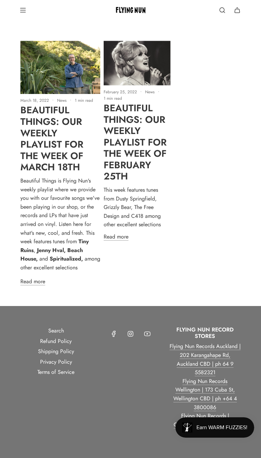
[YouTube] (147, 333)
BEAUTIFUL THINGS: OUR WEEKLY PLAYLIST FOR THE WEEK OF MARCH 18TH (51, 138)
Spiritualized (65, 259)
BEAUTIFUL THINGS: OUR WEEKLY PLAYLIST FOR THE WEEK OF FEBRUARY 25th (135, 142)
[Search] (222, 10)
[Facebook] (113, 333)
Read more (32, 281)
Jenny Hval (50, 250)
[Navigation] (22, 10)
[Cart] (237, 10)
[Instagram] (130, 333)
